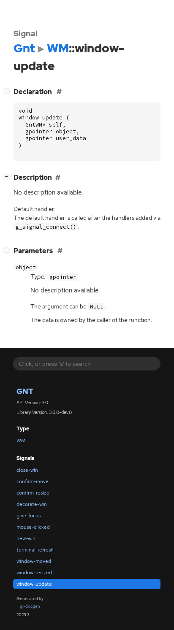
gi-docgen (30, 606)
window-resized (34, 572)
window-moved (33, 561)
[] (8, 90)
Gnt (24, 391)
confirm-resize (32, 492)
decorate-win (31, 504)
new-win (25, 538)
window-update (34, 584)
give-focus (28, 515)
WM (20, 440)
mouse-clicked (33, 527)
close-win (27, 470)
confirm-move (32, 481)
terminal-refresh (35, 549)
